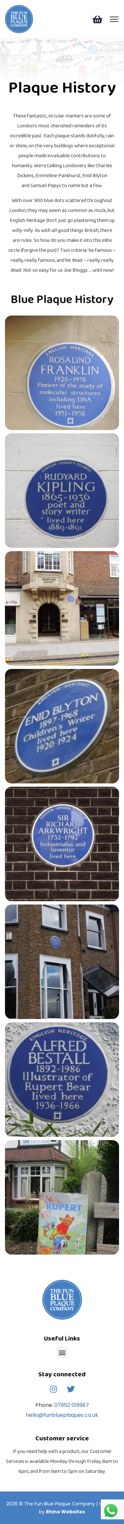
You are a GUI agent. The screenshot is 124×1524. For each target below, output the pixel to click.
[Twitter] (71, 1389)
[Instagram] (53, 1389)
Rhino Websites (65, 1511)
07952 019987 (71, 1405)
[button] (62, 1352)
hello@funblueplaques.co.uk (62, 1415)
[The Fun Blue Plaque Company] (19, 18)
